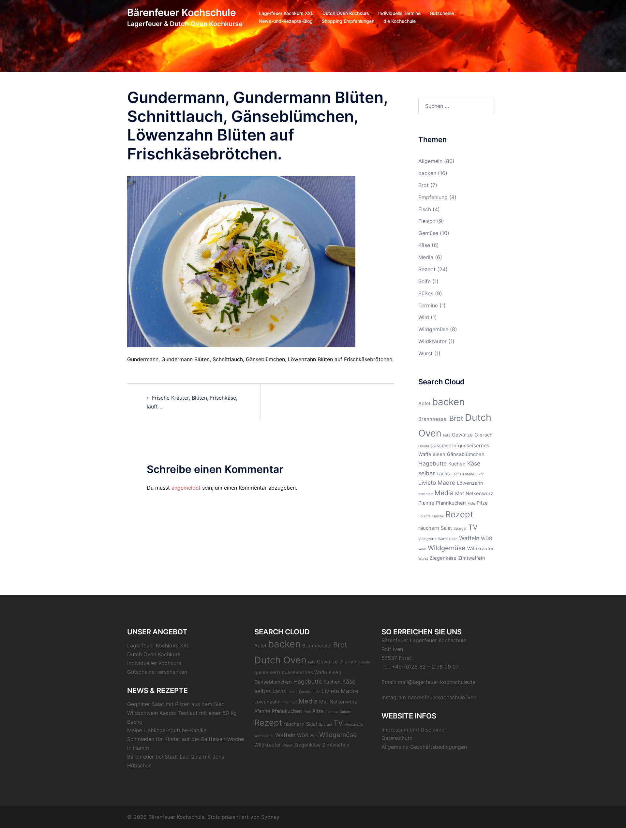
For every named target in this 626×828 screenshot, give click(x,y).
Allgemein (430, 161)
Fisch (424, 209)
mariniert (425, 494)
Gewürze (462, 435)
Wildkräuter (432, 341)
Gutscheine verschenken (157, 672)
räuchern (428, 528)
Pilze (482, 503)
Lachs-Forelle (463, 474)
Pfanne (426, 503)
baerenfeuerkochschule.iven (442, 697)
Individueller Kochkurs (154, 663)
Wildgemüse (433, 329)
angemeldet (186, 487)
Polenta (424, 516)
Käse (424, 245)
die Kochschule (399, 21)
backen (427, 173)
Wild (423, 317)
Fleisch (426, 221)
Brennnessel (433, 419)
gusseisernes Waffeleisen (311, 672)
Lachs (443, 474)
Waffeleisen (447, 539)
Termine (428, 305)
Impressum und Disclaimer (413, 729)
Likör (480, 474)
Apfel (424, 404)
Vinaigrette (427, 539)
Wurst (425, 353)
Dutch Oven (280, 660)
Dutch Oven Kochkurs (345, 13)
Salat (446, 528)
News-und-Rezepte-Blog (286, 21)
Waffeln (469, 538)
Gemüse (428, 233)
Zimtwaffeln (471, 558)
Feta (446, 435)
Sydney (270, 817)
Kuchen (457, 464)
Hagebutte (432, 463)
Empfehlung (433, 197)
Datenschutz (396, 738)
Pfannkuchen (451, 503)
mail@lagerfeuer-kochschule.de (436, 682)
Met (459, 493)
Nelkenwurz (479, 493)
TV (473, 527)
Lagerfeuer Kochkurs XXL (286, 13)
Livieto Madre (436, 482)
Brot (423, 185)
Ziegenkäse (443, 558)
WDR (486, 538)
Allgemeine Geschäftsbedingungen (424, 747)
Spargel (460, 528)
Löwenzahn (470, 483)
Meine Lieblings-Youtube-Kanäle (166, 730)
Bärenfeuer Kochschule (181, 12)
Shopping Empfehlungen (348, 21)
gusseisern (443, 446)
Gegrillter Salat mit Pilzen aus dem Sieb (176, 704)
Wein (422, 549)
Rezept (427, 269)
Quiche (438, 516)
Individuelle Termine (399, 13)
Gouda (423, 446)
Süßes (425, 293)
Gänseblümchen (465, 454)
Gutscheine (442, 13)
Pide (471, 503)
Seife (424, 281)
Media (425, 257)
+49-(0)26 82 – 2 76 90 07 (425, 666)
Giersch (483, 435)
